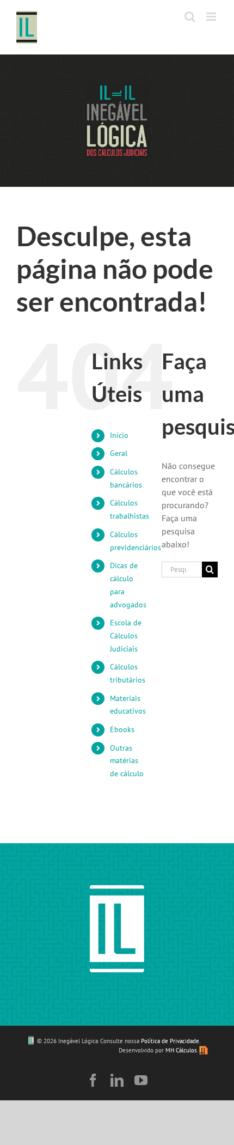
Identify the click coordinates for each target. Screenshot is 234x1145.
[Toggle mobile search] (189, 16)
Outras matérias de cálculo (127, 761)
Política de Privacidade (170, 1041)
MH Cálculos (181, 1050)
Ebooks (122, 729)
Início (119, 435)
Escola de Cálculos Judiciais (125, 636)
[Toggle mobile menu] (212, 16)
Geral (118, 453)
